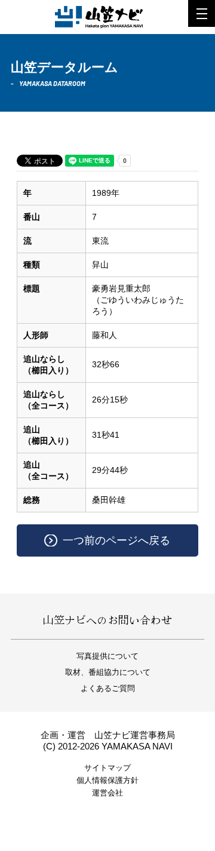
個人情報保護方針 (107, 780)
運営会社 (107, 792)
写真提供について (107, 656)
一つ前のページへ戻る (116, 540)
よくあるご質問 (108, 688)
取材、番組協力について (107, 672)
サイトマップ (107, 767)
